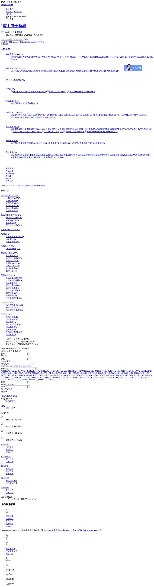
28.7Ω (136, 375)
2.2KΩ (149, 371)
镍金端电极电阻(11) (109, 132)
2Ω (16, 371)
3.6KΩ (30, 380)
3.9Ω (123, 371)
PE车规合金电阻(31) (35, 143)
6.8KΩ (14, 380)
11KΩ (26, 375)
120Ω (88, 371)
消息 (9, 14)
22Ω (50, 377)
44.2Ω (141, 373)
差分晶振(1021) (108, 57)
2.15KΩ (40, 375)
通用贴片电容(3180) (55, 115)
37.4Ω (56, 371)
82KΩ (55, 375)
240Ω (3, 375)
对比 (3, 406)
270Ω (8, 375)
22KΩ (137, 377)
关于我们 (9, 178)
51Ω (142, 377)
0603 (11, 366)
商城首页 (9, 168)
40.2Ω (11, 377)
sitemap (9, 526)
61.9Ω (60, 375)
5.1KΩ (28, 371)
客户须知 (9, 450)
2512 (3, 366)
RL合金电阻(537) (64, 143)
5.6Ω (12, 371)
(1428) (11, 215)
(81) (10, 230)
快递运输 (9, 462)
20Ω (41, 377)
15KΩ (97, 377)
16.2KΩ (115, 377)
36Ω (2, 377)
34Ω (146, 375)
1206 (7, 366)
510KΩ (73, 371)
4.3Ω (114, 371)
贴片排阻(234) (57, 132)
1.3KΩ (102, 377)
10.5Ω (125, 373)
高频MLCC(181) (82, 115)
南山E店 (9, 554)
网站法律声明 (11, 481)
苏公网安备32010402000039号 (88, 530)
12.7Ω (74, 373)
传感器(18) (10, 89)
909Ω (24, 380)
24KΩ (20, 377)
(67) (6, 314)
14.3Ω (116, 373)
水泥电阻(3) (146, 155)
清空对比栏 (10, 408)
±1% (3, 384)
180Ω (35, 380)
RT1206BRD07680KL (27, 42)
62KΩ (143, 371)
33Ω (64, 373)
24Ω (55, 373)
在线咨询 (9, 19)
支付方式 (9, 459)
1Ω (100, 371)
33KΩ (21, 375)
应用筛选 (13, 396)
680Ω (83, 371)
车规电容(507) (26, 115)
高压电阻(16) (90, 129)
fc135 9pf (4, 42)
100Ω (9, 373)
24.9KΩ (79, 375)
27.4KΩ (109, 377)
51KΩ (126, 377)
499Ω (122, 375)
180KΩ (14, 373)
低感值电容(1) (28, 117)
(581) (7, 302)
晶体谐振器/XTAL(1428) (16, 68)
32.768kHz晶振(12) (83, 57)
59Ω (108, 373)
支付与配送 (6, 457)
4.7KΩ (104, 371)
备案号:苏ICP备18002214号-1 (64, 530)
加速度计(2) (62, 92)
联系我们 (9, 181)
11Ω (16, 375)
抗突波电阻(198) (145, 129)
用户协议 (9, 447)
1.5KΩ (50, 373)
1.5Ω (20, 373)
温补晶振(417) (130, 57)
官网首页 (9, 516)
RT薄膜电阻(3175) (30, 103)
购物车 (5, 44)
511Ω (69, 377)
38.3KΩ (67, 375)
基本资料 (9, 12)
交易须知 (9, 452)
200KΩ (67, 371)
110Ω (60, 377)
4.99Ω (3, 371)
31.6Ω (141, 375)
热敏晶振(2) (81, 71)
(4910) (10, 196)
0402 (24, 366)
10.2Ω (73, 375)
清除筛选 (5, 396)
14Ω (126, 375)
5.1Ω (96, 375)
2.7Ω (8, 371)
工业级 (4, 356)
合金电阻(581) (12, 141)
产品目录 (9, 171)
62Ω (92, 371)
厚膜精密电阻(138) (117, 129)
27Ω (30, 375)
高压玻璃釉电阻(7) (101, 155)
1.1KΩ (45, 380)
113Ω (20, 380)
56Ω (107, 375)
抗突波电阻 (39, 185)
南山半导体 (10, 549)
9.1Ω (132, 371)
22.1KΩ (91, 377)
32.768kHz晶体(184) (33, 71)
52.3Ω (146, 373)
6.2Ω (62, 371)
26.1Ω (131, 375)
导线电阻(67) (11, 152)
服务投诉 (9, 474)
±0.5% (11, 384)
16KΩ (9, 380)
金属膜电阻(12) (29, 155)
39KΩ (131, 373)
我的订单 (18, 12)
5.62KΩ (52, 380)
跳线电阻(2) (58, 157)
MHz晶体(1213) (59, 71)
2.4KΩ (117, 375)
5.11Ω (24, 373)
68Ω (64, 377)
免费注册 (9, 5)
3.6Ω (97, 371)
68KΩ (121, 377)
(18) (5, 234)
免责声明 (9, 524)
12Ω (99, 373)
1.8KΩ (26, 377)
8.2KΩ (74, 377)
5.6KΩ (50, 375)
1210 (20, 366)
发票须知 (9, 469)
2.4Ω (12, 375)
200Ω (111, 375)
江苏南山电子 (11, 551)
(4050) (9, 253)
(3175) (7, 246)
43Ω (112, 373)
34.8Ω (94, 373)
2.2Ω (33, 371)
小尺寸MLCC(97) (139, 115)
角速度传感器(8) (88, 92)
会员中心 (9, 9)
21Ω (121, 373)
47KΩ (59, 373)
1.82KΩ (91, 375)
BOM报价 (10, 173)
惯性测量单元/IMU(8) (37, 92)
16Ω (16, 377)
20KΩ (46, 377)
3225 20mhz (13, 42)
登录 (3, 5)
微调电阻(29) (79, 132)
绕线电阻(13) (125, 155)
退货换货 (9, 471)
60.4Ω (147, 377)
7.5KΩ (132, 377)
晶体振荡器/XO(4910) (15, 54)
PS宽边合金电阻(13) (96, 143)
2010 (16, 366)
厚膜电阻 (29, 185)
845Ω (85, 377)
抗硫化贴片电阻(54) (66, 129)
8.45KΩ (102, 375)
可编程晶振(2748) (30, 57)
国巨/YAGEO (6, 389)
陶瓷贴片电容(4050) (14, 112)
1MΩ (29, 373)
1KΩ (43, 371)
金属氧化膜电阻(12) (35, 157)
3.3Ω (47, 371)
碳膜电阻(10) (51, 155)
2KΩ (90, 373)
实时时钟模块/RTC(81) (15, 80)
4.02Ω (127, 371)
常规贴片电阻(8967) (33, 132)
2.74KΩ (32, 377)
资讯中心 (9, 176)
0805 (29, 366)
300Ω (23, 371)
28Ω (150, 375)
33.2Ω (34, 373)
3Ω (19, 371)
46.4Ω (103, 373)
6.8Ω (118, 371)
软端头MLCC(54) (110, 115)
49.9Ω (84, 373)
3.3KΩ (3, 373)
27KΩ (55, 377)
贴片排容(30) (50, 117)
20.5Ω (39, 373)
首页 (13, 185)
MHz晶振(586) (54, 57)
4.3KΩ (3, 380)
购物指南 (5, 445)
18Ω (34, 375)
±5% (7, 384)
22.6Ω (79, 373)
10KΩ (69, 373)
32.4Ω (38, 371)
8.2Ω (110, 371)
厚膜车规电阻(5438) (33, 129)
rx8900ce (40, 42)
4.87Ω (44, 373)
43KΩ (40, 380)
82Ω (37, 377)
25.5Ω (85, 375)
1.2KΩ (80, 377)
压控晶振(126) (12, 211)
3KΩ (7, 377)
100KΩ (138, 371)
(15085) (8, 275)
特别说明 (5, 478)
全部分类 (5, 49)
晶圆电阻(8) (72, 155)
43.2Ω (136, 373)
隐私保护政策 (11, 483)
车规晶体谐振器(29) (110, 71)
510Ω (52, 371)
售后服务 (5, 466)
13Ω (45, 375)
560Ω (79, 371)
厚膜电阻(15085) (12, 127)
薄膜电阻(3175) (12, 101)
